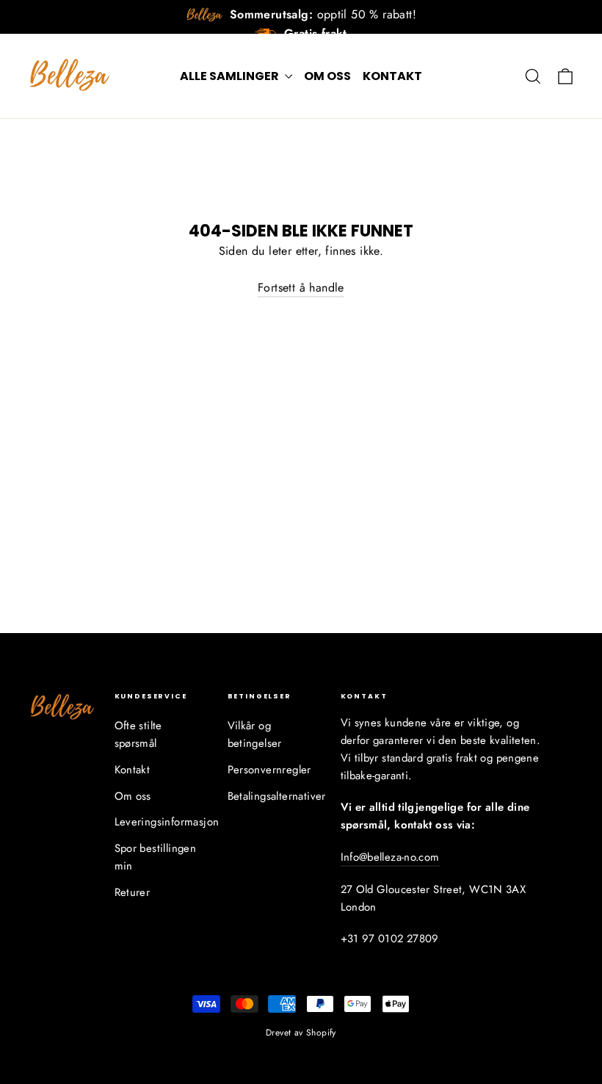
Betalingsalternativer (273, 796)
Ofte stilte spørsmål (138, 734)
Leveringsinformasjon (160, 822)
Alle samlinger (230, 76)
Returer (132, 892)
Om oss (327, 76)
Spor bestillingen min (156, 857)
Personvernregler (269, 770)
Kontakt (392, 76)
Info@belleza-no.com (390, 857)
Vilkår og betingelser (255, 734)
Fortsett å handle (301, 287)
